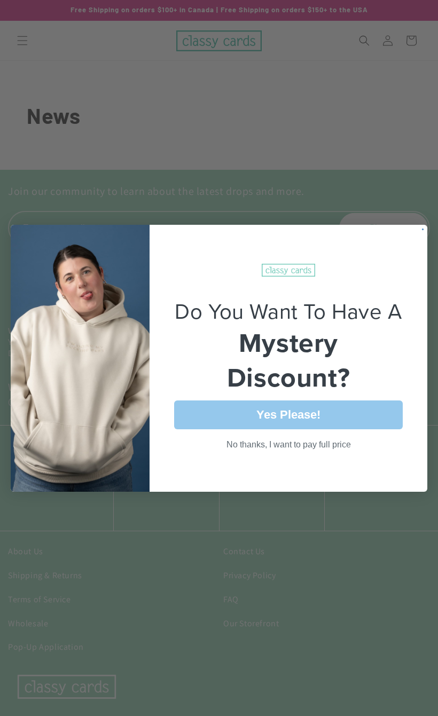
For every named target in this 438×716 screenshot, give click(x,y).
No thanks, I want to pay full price (288, 444)
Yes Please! (288, 414)
